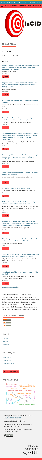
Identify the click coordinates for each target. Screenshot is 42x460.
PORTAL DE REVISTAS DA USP (10, 2)
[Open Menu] (2, 6)
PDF (6, 77)
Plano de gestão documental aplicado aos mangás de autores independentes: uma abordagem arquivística (20, 157)
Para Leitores (7, 357)
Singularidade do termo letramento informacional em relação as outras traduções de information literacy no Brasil (20, 85)
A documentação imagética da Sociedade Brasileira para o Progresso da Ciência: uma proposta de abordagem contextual (20, 67)
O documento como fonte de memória (16, 188)
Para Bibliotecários (8, 363)
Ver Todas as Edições (10, 287)
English (5, 339)
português (6, 344)
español (5, 341)
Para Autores (7, 360)
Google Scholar (9, 418)
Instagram (18, 418)
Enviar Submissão (11, 372)
